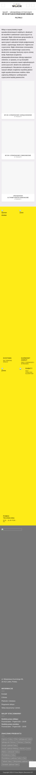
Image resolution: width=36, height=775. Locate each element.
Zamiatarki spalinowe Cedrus (10, 764)
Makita (4, 752)
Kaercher (27, 742)
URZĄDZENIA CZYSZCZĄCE (21, 12)
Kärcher (22, 748)
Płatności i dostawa (8, 701)
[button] (3, 5)
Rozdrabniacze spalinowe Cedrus (11, 758)
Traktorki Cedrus (7, 761)
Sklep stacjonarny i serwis (11, 708)
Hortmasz (20, 742)
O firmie (4, 697)
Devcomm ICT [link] (28, 772)
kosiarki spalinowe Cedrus (9, 745)
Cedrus (10, 739)
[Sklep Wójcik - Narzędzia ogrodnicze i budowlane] (16, 5)
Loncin (28, 748)
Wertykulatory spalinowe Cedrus (23, 761)
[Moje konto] (27, 5)
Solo (24, 758)
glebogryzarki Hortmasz (9, 742)
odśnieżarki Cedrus (13, 752)
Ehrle (16, 739)
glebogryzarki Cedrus (25, 739)
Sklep (5, 12)
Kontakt (4, 694)
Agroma (4, 739)
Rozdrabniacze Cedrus (8, 755)
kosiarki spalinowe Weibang (10, 748)
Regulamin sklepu (8, 704)
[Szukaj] (7, 5)
